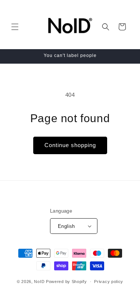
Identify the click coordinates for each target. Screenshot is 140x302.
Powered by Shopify (66, 281)
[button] (15, 27)
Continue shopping (70, 145)
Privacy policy (108, 281)
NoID (39, 281)
